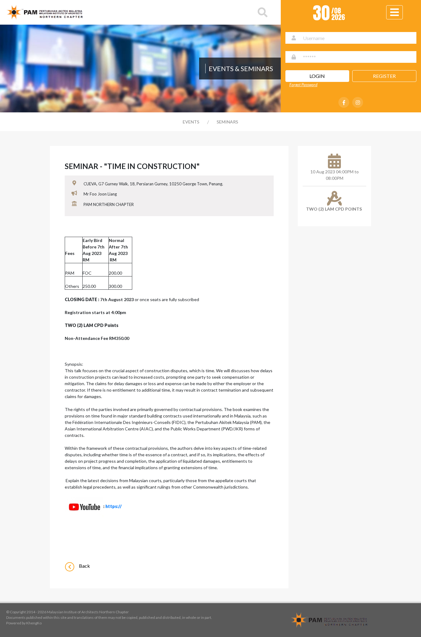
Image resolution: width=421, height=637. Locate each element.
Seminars (227, 121)
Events (191, 121)
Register (384, 76)
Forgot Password (303, 84)
